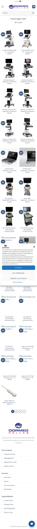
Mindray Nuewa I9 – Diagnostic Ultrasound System (9, 81)
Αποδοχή (18, 268)
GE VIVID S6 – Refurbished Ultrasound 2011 (27, 289)
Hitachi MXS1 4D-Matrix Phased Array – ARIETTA (9, 402)
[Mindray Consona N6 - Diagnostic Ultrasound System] (9, 127)
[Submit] (33, 13)
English (16, 1)
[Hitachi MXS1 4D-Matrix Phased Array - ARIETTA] (9, 392)
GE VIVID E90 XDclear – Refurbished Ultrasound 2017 (27, 229)
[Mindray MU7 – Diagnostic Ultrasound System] (27, 157)
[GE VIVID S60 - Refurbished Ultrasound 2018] (9, 305)
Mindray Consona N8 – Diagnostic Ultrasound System (9, 111)
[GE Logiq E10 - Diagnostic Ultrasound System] (9, 186)
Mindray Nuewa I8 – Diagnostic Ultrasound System (27, 81)
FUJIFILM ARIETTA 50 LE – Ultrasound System (27, 52)
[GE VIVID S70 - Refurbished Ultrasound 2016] (27, 305)
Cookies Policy (9, 504)
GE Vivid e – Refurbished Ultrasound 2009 (9, 289)
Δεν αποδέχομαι (18, 273)
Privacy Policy (8, 500)
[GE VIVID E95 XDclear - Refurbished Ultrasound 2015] (9, 216)
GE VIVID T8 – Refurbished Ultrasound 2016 (9, 348)
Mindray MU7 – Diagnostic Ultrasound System (27, 170)
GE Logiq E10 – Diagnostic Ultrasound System (9, 200)
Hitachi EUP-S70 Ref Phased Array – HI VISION (27, 377)
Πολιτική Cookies (17, 282)
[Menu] (2, 6)
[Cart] (33, 6)
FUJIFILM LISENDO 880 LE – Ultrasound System (9, 52)
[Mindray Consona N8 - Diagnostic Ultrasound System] (9, 98)
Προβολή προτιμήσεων (18, 278)
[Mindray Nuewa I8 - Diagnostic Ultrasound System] (27, 68)
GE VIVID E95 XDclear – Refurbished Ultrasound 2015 (9, 229)
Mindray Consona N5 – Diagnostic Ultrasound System (27, 141)
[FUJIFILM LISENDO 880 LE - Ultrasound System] (9, 38)
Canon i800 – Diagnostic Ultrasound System (27, 200)
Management (9, 458)
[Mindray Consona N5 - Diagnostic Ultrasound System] (27, 127)
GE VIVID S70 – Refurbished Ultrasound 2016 (27, 318)
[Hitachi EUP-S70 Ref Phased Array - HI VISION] (27, 364)
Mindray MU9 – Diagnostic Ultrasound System (9, 170)
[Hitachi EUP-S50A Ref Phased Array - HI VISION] (9, 364)
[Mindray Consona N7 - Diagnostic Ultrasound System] (27, 98)
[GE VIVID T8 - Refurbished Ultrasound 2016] (9, 334)
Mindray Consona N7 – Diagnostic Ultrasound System (27, 111)
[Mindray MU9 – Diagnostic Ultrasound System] (9, 157)
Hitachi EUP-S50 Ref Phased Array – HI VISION (27, 348)
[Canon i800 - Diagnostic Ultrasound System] (27, 186)
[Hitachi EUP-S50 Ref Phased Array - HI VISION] (27, 334)
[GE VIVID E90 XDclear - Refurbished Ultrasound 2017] (27, 216)
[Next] (24, 411)
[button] (34, 247)
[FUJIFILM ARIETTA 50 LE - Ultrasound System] (27, 38)
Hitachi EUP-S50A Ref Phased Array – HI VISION (9, 377)
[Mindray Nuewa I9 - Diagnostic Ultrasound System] (9, 68)
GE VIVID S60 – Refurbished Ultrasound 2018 (9, 318)
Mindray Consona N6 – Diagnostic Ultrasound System (9, 141)
